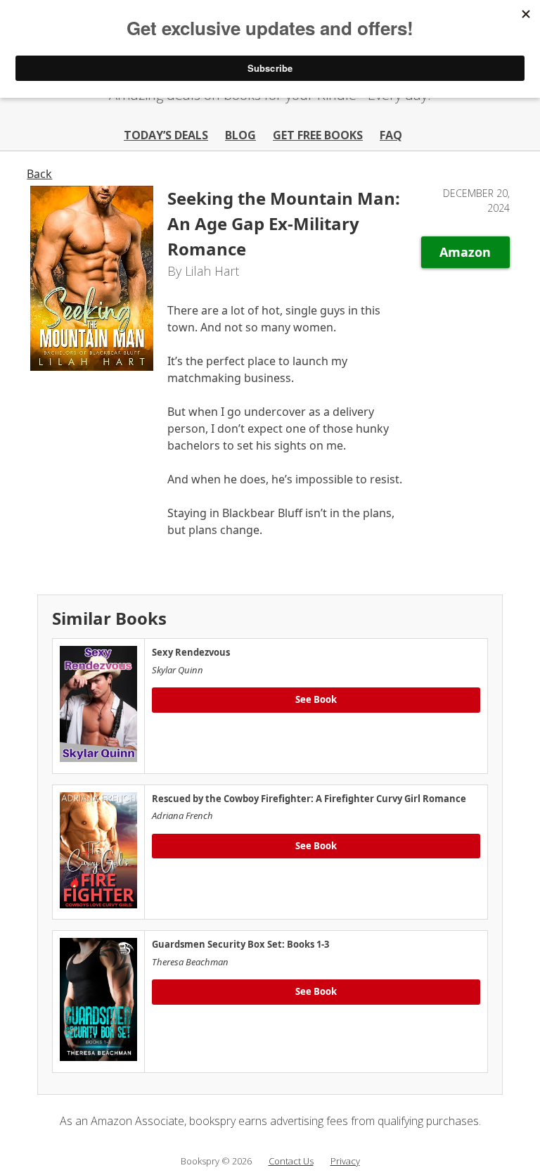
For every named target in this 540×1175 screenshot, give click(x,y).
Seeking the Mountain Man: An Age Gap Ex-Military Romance (283, 223)
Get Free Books (318, 135)
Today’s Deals (166, 135)
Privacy (345, 1161)
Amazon (465, 251)
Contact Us (291, 1161)
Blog (240, 135)
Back (39, 174)
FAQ (391, 135)
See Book (316, 699)
